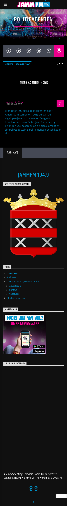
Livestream (12, 273)
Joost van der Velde (14, 102)
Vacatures (14, 293)
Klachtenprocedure (17, 298)
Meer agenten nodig (34, 82)
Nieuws (9, 64)
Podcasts (11, 277)
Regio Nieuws (23, 64)
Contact (13, 289)
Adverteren (15, 285)
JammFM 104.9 (33, 175)
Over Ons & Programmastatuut (23, 281)
